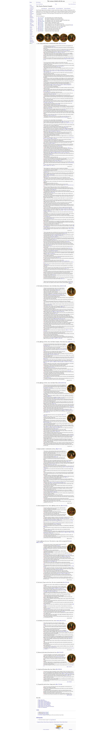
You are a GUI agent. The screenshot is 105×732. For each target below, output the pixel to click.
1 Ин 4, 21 (49, 138)
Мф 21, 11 (66, 477)
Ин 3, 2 (66, 675)
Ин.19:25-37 (62, 620)
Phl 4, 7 (65, 109)
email (31, 43)
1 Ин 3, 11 (59, 52)
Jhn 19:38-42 (69, 681)
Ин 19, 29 (61, 569)
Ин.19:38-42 (58, 669)
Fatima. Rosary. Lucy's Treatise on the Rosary (46, 706)
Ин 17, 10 (53, 192)
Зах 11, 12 (55, 464)
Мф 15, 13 (63, 121)
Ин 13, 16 (67, 152)
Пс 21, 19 (55, 523)
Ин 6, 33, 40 (60, 70)
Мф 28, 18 (57, 235)
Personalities (32, 36)
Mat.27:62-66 (40, 30)
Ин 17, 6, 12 (50, 304)
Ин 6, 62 (59, 361)
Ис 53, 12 (50, 530)
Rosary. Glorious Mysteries (72, 4)
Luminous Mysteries (51, 8)
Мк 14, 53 (58, 311)
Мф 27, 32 (63, 518)
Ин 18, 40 (59, 482)
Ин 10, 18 (63, 117)
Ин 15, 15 (62, 278)
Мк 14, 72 (49, 377)
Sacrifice (31, 31)
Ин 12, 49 (58, 104)
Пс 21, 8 (65, 554)
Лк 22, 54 (62, 311)
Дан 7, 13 (52, 361)
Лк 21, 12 (63, 152)
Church (31, 32)
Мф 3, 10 (67, 129)
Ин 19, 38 (61, 656)
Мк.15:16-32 (64, 505)
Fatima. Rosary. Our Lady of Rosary (44, 705)
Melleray (31, 16)
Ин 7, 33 (47, 176)
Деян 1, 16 (62, 294)
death (72, 24)
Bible (31, 23)
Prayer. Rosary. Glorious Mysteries (44, 704)
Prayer (31, 26)
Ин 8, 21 (68, 50)
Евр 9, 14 (47, 264)
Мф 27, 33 (54, 588)
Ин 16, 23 (66, 84)
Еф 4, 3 (56, 250)
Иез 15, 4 (63, 129)
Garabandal (32, 13)
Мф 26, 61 (64, 556)
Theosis (31, 29)
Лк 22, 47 (58, 294)
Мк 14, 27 (48, 226)
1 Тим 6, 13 (71, 406)
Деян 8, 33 (45, 358)
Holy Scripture (38, 2)
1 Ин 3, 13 (69, 147)
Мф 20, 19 (49, 396)
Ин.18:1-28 (63, 285)
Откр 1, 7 (45, 362)
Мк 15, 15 (45, 415)
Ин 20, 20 (66, 208)
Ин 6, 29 (52, 236)
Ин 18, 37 (71, 466)
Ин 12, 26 (53, 274)
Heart (31, 30)
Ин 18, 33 (58, 431)
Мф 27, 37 (45, 526)
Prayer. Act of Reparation (42, 707)
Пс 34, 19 (59, 160)
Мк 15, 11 (51, 482)
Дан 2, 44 (54, 403)
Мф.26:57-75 (71, 341)
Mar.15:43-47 (40, 28)
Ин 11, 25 (72, 70)
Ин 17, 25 (52, 218)
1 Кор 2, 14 (48, 91)
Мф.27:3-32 (58, 448)
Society (31, 33)
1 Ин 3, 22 (58, 131)
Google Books (52, 719)
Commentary (32, 25)
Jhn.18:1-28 (40, 18)
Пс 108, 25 (70, 554)
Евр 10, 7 (67, 117)
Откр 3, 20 (51, 102)
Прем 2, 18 (54, 561)
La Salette (31, 9)
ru (73, 2)
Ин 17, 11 (67, 268)
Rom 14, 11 (68, 361)
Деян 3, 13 (49, 422)
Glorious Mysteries (67, 8)
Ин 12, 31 (50, 115)
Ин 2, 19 (56, 354)
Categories (31, 6)
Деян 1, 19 (68, 461)
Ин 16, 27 (50, 245)
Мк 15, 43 (68, 673)
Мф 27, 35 (47, 591)
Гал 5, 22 (67, 121)
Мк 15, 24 (51, 591)
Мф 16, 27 (56, 361)
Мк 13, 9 (60, 152)
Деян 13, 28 (59, 426)
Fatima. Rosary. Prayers (42, 700)
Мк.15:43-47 (60, 652)
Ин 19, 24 (59, 523)
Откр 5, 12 (54, 239)
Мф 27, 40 (49, 354)
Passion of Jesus (45, 712)
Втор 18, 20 (56, 428)
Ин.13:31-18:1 (62, 43)
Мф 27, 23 (48, 426)
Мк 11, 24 (55, 84)
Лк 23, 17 (71, 410)
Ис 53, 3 (53, 367)
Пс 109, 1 (48, 361)
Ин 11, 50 (56, 313)
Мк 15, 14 (52, 426)
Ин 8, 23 (59, 257)
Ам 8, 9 (48, 608)
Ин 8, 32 (64, 70)
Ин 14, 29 (52, 174)
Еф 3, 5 (54, 143)
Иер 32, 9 (51, 464)
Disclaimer (70, 729)
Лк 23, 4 (55, 426)
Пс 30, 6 (63, 611)
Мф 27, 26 (64, 414)
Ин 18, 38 (45, 422)
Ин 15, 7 (62, 84)
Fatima (31, 10)
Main (31, 5)
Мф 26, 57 (54, 311)
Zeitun (31, 14)
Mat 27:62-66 (59, 684)
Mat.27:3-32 (40, 22)
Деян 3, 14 (48, 411)
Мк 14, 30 (70, 58)
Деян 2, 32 (49, 165)
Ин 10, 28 (68, 70)
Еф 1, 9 (51, 143)
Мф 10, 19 (54, 189)
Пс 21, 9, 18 (50, 561)
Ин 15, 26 (50, 107)
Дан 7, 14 (53, 235)
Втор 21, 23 (71, 637)
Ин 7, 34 (64, 50)
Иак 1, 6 (69, 84)
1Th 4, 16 (71, 361)
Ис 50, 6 (50, 367)
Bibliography (39, 717)
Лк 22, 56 (63, 318)
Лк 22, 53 (72, 435)
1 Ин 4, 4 (69, 228)
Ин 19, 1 (55, 491)
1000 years (31, 22)
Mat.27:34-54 (40, 24)
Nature (31, 34)
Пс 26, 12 (59, 349)
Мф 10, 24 (52, 152)
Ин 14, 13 (50, 131)
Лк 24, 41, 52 (62, 208)
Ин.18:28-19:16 (62, 382)
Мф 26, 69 (55, 318)
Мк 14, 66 (59, 318)
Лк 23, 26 (67, 518)
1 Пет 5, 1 (53, 165)
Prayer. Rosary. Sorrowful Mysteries (44, 703)
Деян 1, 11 (63, 361)
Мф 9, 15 (48, 174)
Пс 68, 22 (58, 545)
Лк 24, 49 (69, 162)
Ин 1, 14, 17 (55, 70)
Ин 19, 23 (55, 591)
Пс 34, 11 (63, 349)
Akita (31, 15)
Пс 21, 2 (70, 565)
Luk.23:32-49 (40, 26)
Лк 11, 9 (59, 84)
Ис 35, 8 (51, 70)
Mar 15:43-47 (69, 666)
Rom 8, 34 (48, 216)
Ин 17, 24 (58, 66)
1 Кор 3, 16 (47, 102)
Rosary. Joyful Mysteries (39, 4)
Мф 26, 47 (50, 294)
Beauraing (31, 11)
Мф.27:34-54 (39, 542)
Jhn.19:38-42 (40, 29)
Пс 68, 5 (56, 160)
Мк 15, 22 (58, 588)
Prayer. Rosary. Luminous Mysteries (44, 702)
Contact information (46, 729)
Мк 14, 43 (54, 294)
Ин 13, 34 (71, 137)
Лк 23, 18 (55, 482)
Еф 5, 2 (52, 138)
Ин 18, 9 (68, 241)
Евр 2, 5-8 (61, 235)
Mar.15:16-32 (40, 23)
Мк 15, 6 (67, 410)
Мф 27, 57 (64, 673)
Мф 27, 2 (53, 338)
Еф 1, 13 (49, 71)
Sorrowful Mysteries (59, 8)
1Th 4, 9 (63, 52)
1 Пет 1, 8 (70, 208)
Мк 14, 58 (53, 354)
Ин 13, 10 (69, 122)
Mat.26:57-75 (40, 20)
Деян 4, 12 (66, 127)
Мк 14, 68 (69, 370)
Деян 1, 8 (45, 165)
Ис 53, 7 (71, 357)
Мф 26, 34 (66, 58)
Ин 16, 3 (51, 154)
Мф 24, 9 (56, 152)
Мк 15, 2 (64, 466)
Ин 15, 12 (55, 52)
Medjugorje (32, 17)
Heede (31, 12)
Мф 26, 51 (62, 306)
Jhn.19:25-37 (40, 27)
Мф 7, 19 (71, 129)
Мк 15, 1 (56, 338)
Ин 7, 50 (69, 675)
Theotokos (31, 24)
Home (31, 2)
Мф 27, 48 (66, 631)
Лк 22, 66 (60, 338)
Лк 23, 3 (68, 466)
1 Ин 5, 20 (45, 71)
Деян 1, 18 (56, 456)
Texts (31, 37)
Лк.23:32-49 (66, 582)
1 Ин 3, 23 (56, 236)
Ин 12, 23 (53, 46)
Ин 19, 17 (62, 588)
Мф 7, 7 (51, 84)
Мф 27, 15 (64, 410)
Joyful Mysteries (44, 8)
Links (37, 710)
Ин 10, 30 (53, 250)
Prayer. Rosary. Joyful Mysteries (43, 701)
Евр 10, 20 (68, 573)
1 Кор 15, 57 (47, 229)
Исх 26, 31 (59, 573)
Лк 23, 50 (58, 656)
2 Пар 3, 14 (63, 573)
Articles (31, 38)
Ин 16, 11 (54, 115)
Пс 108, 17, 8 (49, 253)
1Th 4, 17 (62, 66)
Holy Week (45, 713)
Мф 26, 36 (70, 282)
